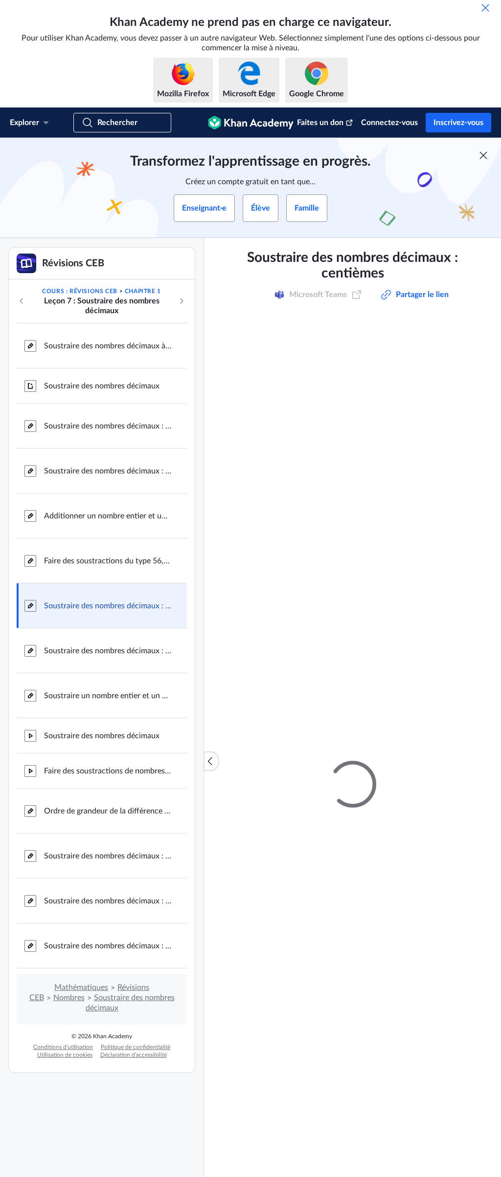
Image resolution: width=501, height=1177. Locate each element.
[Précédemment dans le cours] (21, 301)
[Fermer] (485, 8)
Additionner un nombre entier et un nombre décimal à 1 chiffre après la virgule (107, 516)
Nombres (69, 998)
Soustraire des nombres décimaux (101, 386)
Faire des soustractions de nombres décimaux (107, 771)
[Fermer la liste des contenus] (211, 761)
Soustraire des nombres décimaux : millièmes (107, 946)
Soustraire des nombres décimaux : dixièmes (107, 426)
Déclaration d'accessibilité (133, 1055)
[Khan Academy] (251, 122)
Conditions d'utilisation (63, 1047)
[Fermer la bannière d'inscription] (483, 155)
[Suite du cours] (181, 301)
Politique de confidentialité (135, 1047)
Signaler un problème (446, 514)
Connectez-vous (389, 123)
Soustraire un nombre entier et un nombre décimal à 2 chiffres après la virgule (107, 696)
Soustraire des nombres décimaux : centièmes (107, 606)
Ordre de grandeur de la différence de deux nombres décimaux (107, 811)
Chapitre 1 (143, 291)
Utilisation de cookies (64, 1055)
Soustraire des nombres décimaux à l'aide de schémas (107, 346)
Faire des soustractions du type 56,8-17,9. (107, 561)
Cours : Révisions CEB (79, 291)
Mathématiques (81, 987)
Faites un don (320, 123)
